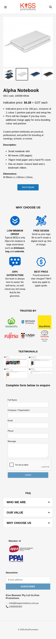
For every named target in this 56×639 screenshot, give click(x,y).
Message (12, 441)
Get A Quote (28, 187)
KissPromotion (31, 629)
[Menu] (5, 7)
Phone (10, 431)
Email (10, 420)
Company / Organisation (19, 410)
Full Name (12, 400)
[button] (28, 475)
